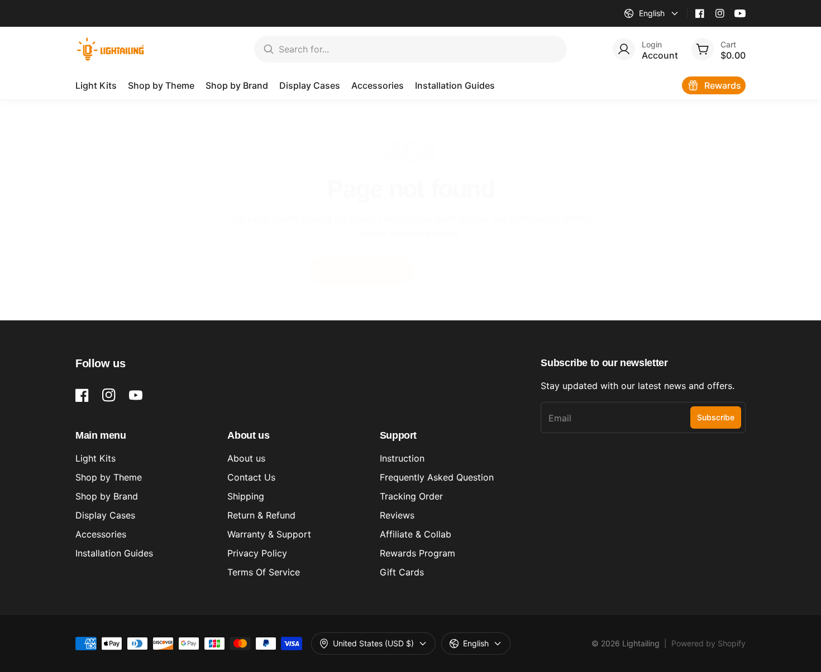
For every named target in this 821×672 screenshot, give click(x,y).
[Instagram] (719, 13)
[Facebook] (699, 13)
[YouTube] (740, 13)
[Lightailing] (110, 49)
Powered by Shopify (708, 643)
